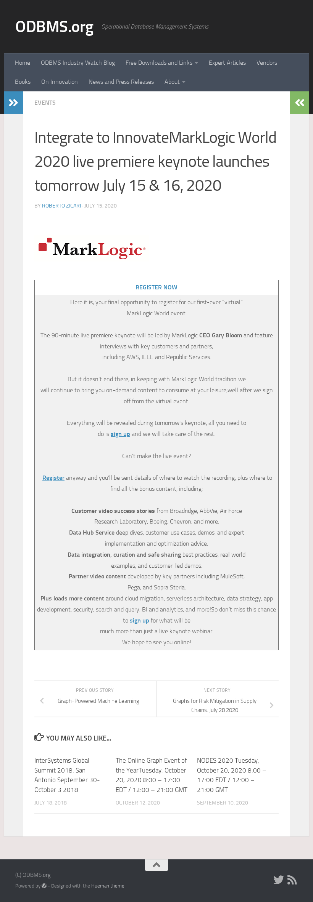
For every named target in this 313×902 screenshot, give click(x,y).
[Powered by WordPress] (44, 885)
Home (22, 62)
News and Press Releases (121, 81)
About (172, 81)
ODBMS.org (54, 26)
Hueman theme (107, 886)
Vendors (267, 62)
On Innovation (59, 81)
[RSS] (292, 880)
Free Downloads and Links (159, 62)
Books (23, 81)
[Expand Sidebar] (13, 102)
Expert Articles (227, 62)
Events (45, 102)
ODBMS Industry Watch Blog (78, 62)
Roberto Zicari (61, 206)
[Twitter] (278, 880)
